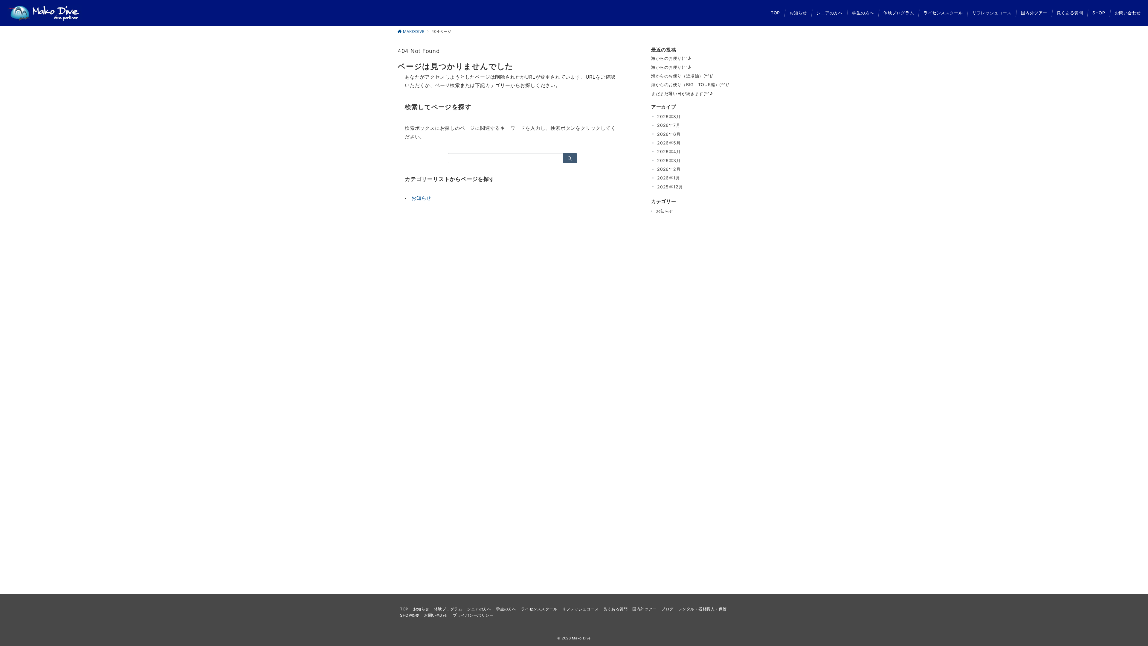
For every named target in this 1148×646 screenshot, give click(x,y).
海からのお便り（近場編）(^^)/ (682, 75)
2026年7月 (668, 125)
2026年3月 (669, 160)
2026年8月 (669, 116)
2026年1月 (668, 177)
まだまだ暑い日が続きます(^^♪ (681, 93)
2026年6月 (669, 134)
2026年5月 (669, 142)
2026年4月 (669, 151)
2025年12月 (670, 186)
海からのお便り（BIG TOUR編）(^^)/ (690, 84)
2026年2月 (669, 169)
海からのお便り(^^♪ (671, 58)
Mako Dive (581, 638)
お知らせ (421, 198)
